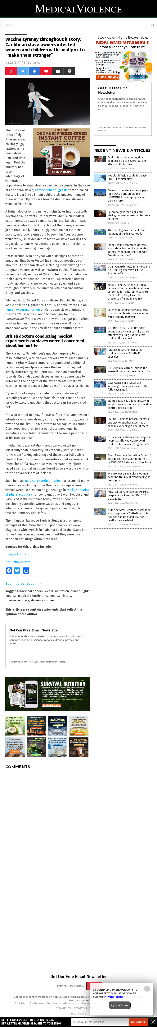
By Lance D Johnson (131, 466)
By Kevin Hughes (129, 277)
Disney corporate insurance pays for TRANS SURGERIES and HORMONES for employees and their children (128, 196)
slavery (36, 600)
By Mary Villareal (130, 343)
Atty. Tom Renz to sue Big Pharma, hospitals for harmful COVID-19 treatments (128, 495)
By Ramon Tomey (129, 205)
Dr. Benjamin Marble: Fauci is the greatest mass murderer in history (129, 369)
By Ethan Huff (128, 168)
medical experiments (33, 596)
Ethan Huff (35, 62)
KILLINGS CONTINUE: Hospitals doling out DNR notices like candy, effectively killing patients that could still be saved (128, 333)
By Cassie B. (126, 223)
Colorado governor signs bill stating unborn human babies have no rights (129, 215)
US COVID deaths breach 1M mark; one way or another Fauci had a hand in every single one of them (129, 422)
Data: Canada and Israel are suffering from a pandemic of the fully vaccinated (128, 386)
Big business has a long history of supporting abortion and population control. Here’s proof (130, 404)
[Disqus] (47, 820)
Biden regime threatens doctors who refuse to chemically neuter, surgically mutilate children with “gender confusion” (128, 250)
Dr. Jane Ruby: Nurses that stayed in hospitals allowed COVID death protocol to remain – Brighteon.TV (129, 441)
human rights (80, 591)
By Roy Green (128, 375)
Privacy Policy (78, 1013)
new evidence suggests (51, 190)
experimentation (57, 591)
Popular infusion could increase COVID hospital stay (127, 177)
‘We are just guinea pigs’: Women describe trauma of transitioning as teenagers (129, 477)
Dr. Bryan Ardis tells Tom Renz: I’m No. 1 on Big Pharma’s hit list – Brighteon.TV (129, 270)
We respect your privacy (58, 1003)
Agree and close (119, 1005)
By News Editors (129, 183)
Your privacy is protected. (21, 662)
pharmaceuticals (17, 600)
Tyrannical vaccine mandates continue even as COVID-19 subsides (125, 353)
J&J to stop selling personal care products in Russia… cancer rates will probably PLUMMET (128, 313)
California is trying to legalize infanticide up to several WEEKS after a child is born (127, 161)
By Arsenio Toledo (130, 393)
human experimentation (22, 309)
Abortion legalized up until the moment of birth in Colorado (126, 232)
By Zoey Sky (127, 361)
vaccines (48, 600)
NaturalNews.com (17, 562)
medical (10, 596)
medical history (60, 596)
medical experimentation (43, 481)
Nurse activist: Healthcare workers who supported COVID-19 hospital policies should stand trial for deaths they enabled (129, 515)
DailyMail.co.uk (15, 554)
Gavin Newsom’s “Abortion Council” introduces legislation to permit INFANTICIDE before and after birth (129, 459)
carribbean (36, 591)
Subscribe (138, 1022)
